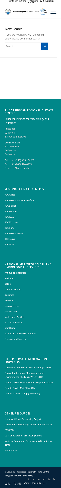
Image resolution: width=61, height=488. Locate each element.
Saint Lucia (10, 327)
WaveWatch (11, 450)
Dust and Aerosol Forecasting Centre (23, 435)
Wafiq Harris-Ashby (24, 475)
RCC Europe (11, 211)
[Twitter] (33, 479)
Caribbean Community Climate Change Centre (28, 367)
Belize (8, 283)
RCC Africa (10, 194)
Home (8, 483)
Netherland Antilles (14, 317)
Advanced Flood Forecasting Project (23, 419)
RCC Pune (10, 227)
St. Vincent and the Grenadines (21, 333)
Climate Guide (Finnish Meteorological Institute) (29, 382)
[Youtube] (48, 479)
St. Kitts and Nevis (14, 322)
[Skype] (53, 479)
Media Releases (39, 483)
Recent (17, 483)
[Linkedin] (38, 479)
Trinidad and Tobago (15, 338)
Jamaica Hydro (12, 305)
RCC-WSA (9, 244)
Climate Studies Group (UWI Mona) (22, 393)
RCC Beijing (10, 205)
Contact (17, 484)
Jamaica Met (11, 311)
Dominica (9, 294)
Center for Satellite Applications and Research (28, 424)
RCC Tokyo (10, 238)
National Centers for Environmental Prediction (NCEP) (28, 443)
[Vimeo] (43, 479)
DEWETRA (9, 430)
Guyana (9, 300)
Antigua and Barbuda (15, 272)
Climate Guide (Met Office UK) (20, 387)
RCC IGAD (9, 216)
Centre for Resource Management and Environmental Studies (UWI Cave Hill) (24, 374)
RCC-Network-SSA (14, 233)
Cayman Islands (13, 289)
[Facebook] (28, 479)
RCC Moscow (11, 222)
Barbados (10, 278)
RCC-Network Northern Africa (19, 200)
